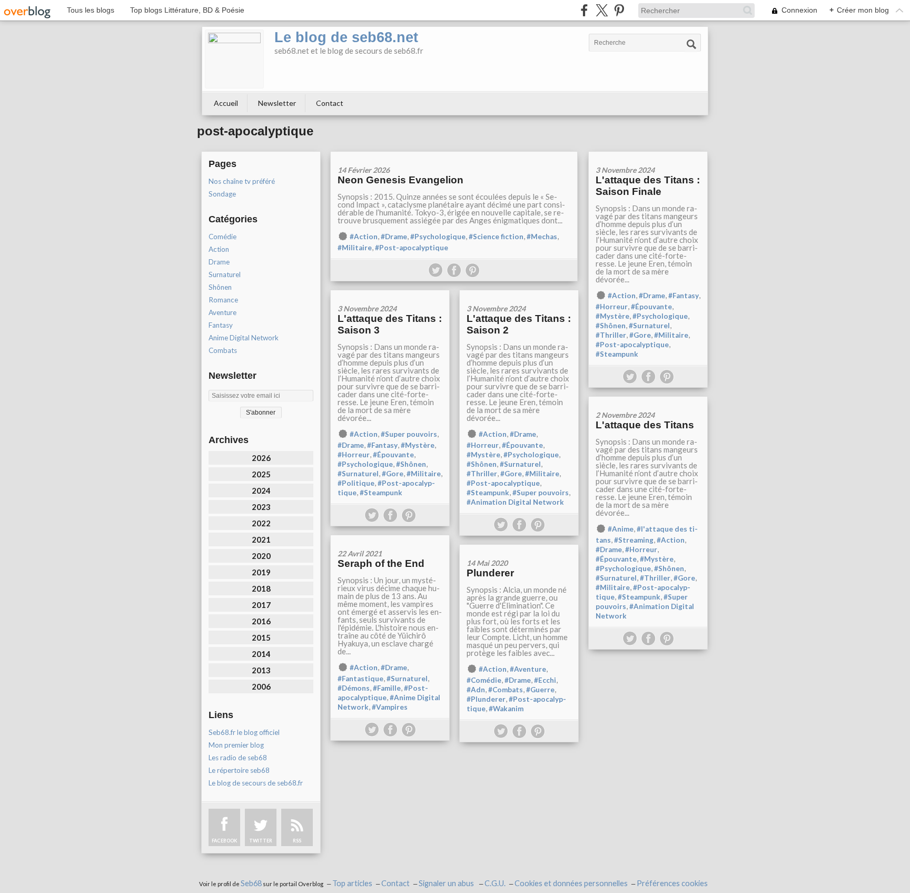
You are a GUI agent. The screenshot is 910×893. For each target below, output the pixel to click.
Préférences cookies (672, 883)
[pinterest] (619, 10)
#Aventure (528, 669)
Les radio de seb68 (238, 757)
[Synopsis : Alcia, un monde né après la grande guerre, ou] (519, 548)
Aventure (222, 312)
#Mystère (612, 316)
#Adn (476, 689)
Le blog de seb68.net (346, 37)
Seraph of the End (381, 563)
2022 (261, 523)
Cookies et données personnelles (571, 883)
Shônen (220, 287)
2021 (261, 539)
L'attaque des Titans (645, 424)
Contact (329, 103)
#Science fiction (496, 236)
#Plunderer (486, 699)
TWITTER (260, 840)
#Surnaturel (649, 325)
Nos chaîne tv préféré (242, 181)
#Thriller (611, 335)
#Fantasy (683, 295)
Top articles (352, 883)
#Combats (505, 689)
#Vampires (390, 707)
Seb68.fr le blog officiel (244, 732)
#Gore (640, 335)
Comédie (222, 236)
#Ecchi (545, 680)
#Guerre (540, 689)
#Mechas (542, 236)
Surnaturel (225, 274)
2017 (261, 605)
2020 (261, 556)
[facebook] (584, 10)
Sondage (222, 194)
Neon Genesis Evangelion (400, 179)
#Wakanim (506, 708)
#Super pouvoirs (409, 434)
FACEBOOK (224, 840)
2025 (261, 474)
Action (219, 249)
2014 (261, 654)
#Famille (387, 688)
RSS (297, 840)
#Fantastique (360, 678)
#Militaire (355, 247)
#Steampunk (617, 354)
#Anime (621, 529)
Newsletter (277, 103)
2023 (261, 507)
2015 (261, 637)
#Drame (394, 236)
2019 (261, 572)
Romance (223, 300)
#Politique (356, 483)
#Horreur (612, 306)
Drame (219, 262)
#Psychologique (438, 236)
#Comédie (484, 680)
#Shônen (611, 325)
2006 (261, 686)
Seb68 (251, 883)
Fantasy (221, 325)
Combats (223, 350)
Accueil (226, 103)
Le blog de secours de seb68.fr (256, 783)
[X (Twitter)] (601, 10)
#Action (364, 236)
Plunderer (490, 572)
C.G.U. (495, 883)
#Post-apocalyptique (411, 247)
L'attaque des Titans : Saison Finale (648, 185)
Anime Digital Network (244, 337)
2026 (261, 458)
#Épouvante (651, 306)
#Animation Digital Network (515, 502)
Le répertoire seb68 (239, 770)
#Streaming (634, 540)
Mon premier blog (236, 745)
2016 (261, 621)
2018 (261, 588)
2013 (261, 670)
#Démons (354, 688)
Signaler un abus (447, 883)
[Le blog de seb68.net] (234, 59)
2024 (261, 490)
